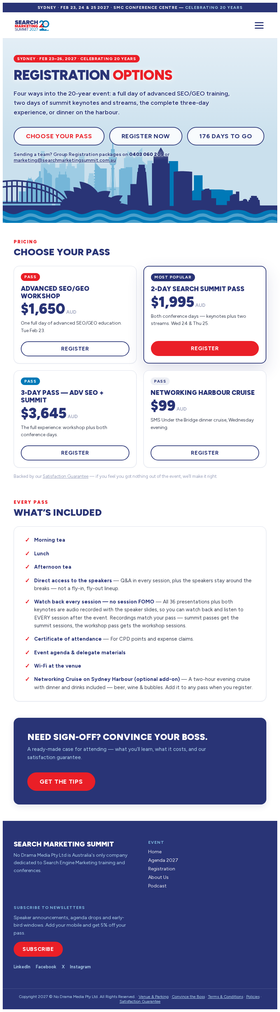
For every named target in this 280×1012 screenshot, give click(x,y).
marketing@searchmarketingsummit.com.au (65, 160)
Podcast (157, 886)
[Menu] (259, 25)
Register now (146, 136)
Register (75, 348)
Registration (161, 869)
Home (155, 852)
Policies (253, 996)
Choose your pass (59, 136)
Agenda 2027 (163, 860)
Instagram (80, 966)
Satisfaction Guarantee (65, 476)
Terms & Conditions (225, 996)
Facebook (46, 966)
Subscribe (38, 949)
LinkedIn (22, 966)
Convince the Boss (188, 996)
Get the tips (61, 781)
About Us (158, 877)
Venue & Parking (154, 996)
